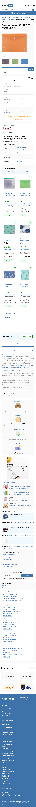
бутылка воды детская (9, 607)
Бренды (4, 711)
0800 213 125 (6, 770)
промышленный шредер (9, 639)
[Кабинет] (33, 1)
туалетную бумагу (8, 641)
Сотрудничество (6, 715)
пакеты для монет (8, 559)
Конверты (7, 395)
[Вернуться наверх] (4, 802)
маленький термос (8, 566)
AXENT (14, 125)
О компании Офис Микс (8, 713)
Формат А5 (6, 172)
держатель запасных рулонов (11, 618)
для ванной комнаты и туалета (11, 611)
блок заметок (6, 656)
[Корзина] (34, 5)
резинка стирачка (7, 637)
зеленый (19, 147)
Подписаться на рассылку (12, 572)
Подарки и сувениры (7, 762)
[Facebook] (9, 795)
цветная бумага (7, 652)
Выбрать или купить (11, 318)
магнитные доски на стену (10, 596)
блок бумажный (7, 628)
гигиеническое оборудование (11, 635)
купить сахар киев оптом (10, 557)
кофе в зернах (7, 659)
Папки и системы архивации (9, 755)
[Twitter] (15, 795)
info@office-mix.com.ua (8, 781)
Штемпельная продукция (8, 751)
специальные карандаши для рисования (14, 598)
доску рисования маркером (10, 620)
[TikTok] (12, 795)
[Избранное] (28, 5)
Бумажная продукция (7, 744)
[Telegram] (3, 795)
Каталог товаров (19, 13)
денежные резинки (8, 644)
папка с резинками (8, 605)
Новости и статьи (9, 482)
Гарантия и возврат (7, 730)
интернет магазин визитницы (24, 367)
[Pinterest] (19, 795)
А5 (18, 152)
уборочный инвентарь (9, 592)
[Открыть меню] (2, 1)
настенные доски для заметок (11, 622)
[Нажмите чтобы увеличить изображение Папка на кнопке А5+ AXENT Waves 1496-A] (14, 42)
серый (25, 149)
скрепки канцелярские (9, 609)
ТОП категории (6, 583)
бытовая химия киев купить (20, 355)
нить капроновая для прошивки (11, 646)
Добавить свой (26, 336)
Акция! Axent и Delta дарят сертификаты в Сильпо (20, 505)
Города (4, 586)
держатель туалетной (17, 365)
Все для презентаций (7, 753)
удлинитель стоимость (9, 631)
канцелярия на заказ (11, 356)
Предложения (6, 588)
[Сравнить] (31, 5)
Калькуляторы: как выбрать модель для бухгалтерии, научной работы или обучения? (16, 499)
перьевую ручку (7, 613)
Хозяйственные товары (8, 760)
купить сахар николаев (9, 554)
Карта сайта (5, 737)
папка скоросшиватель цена (13, 369)
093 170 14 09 (5, 778)
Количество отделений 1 (20, 172)
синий (24, 147)
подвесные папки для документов (12, 654)
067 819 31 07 (5, 775)
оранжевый (20, 149)
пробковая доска (7, 615)
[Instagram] (6, 795)
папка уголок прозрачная (10, 594)
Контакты (4, 718)
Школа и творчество (7, 758)
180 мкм (19, 161)
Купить (8, 215)
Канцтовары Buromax (7, 720)
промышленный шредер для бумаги (13, 648)
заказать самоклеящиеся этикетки (11, 370)
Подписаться (27, 575)
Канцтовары (5, 748)
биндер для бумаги (8, 603)
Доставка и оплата (7, 727)
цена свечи (6, 562)
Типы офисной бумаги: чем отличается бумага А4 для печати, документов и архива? (16, 486)
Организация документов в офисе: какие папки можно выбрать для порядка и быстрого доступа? (17, 492)
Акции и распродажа (7, 732)
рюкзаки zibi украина (23, 362)
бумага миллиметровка (9, 626)
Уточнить (31, 69)
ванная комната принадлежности (12, 600)
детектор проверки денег (10, 650)
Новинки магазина (7, 734)
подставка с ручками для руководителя (13, 633)
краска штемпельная (8, 624)
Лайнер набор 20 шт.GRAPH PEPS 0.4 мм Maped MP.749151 (20, 535)
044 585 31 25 (5, 773)
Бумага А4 (4, 746)
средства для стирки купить (10, 564)
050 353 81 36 (5, 777)
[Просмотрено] (25, 5)
